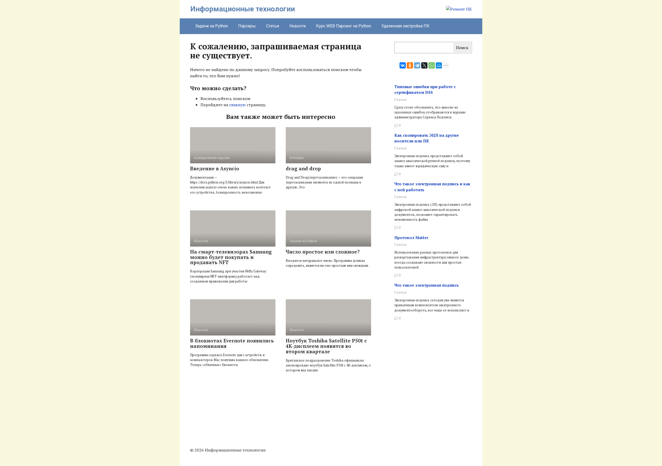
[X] (424, 65)
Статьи (272, 26)
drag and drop (303, 168)
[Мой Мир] (439, 65)
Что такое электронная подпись (426, 285)
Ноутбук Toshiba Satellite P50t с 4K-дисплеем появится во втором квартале (326, 346)
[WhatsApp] (431, 65)
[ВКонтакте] (403, 65)
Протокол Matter (411, 237)
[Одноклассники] (410, 65)
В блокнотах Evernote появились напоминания (232, 343)
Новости (297, 26)
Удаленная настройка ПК (405, 26)
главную (237, 105)
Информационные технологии (242, 9)
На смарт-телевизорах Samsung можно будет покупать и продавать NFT (231, 257)
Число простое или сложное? (323, 251)
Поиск (462, 47)
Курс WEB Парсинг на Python (343, 26)
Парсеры (247, 26)
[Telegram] (417, 65)
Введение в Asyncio (214, 168)
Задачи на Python (211, 26)
